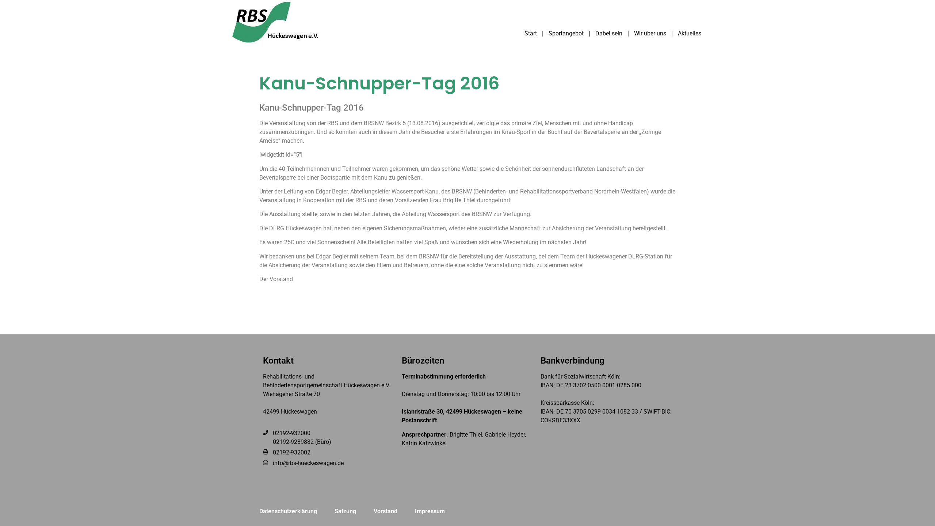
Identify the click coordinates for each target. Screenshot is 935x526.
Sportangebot (566, 33)
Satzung (345, 511)
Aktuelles (689, 33)
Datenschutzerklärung (288, 511)
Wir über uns (650, 33)
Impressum (430, 511)
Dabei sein (608, 33)
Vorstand (385, 511)
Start (530, 33)
